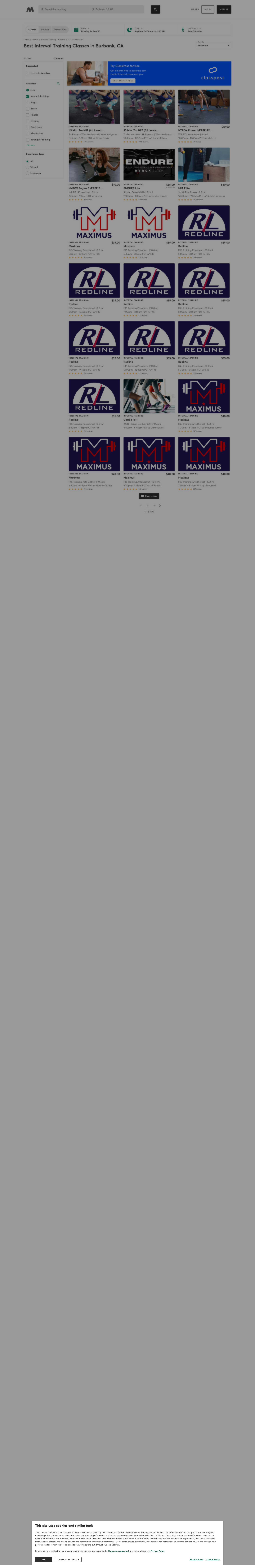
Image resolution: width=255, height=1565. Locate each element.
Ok (43, 1560)
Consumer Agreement (118, 1551)
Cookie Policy (213, 1560)
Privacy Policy (157, 1551)
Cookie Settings (68, 1560)
